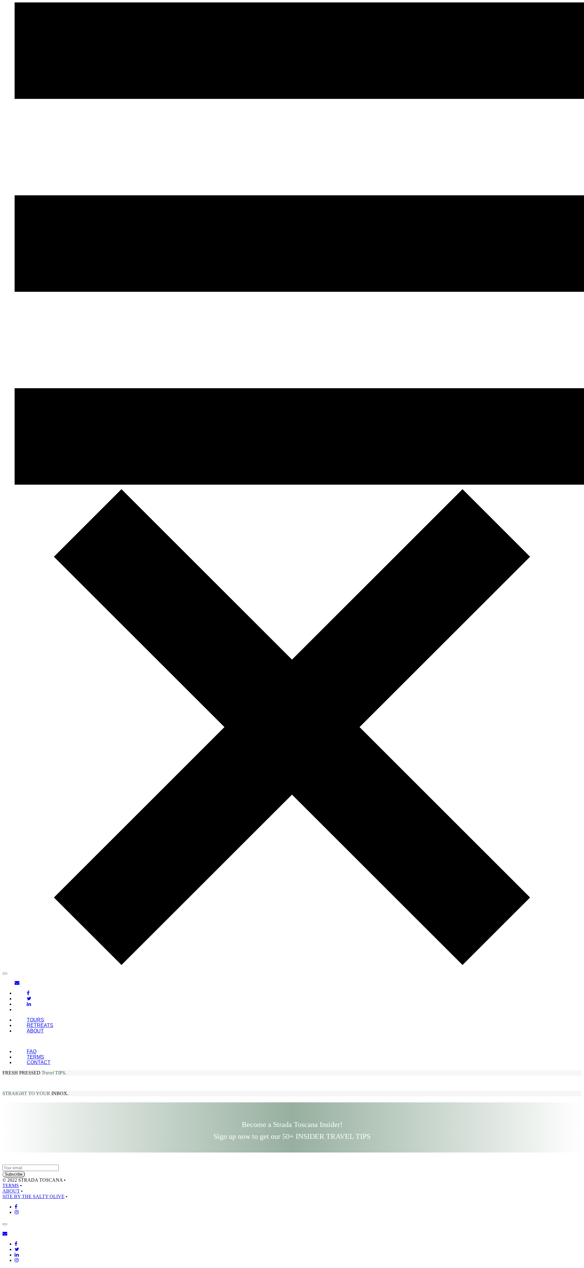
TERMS (35, 1057)
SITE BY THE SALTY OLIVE (33, 1196)
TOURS (35, 1019)
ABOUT (35, 1030)
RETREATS (40, 1025)
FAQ (31, 1051)
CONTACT (38, 1062)
